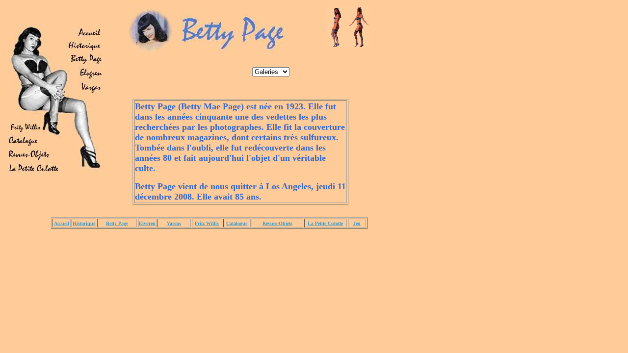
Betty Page (117, 223)
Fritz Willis (207, 223)
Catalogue (236, 223)
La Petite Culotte (325, 223)
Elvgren (147, 223)
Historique (84, 223)
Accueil (61, 223)
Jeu (357, 223)
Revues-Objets (277, 223)
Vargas (174, 223)
